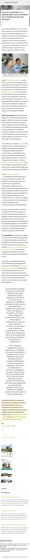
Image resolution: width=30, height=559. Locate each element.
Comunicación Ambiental (11, 2)
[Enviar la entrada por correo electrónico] (2, 424)
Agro (3, 426)
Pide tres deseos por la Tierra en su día (10, 497)
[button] (2, 24)
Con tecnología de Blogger (16, 554)
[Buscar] (28, 2)
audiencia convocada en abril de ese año (13, 162)
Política (14, 426)
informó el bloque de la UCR (13, 80)
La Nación (21, 143)
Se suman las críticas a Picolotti (8, 511)
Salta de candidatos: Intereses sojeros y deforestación (13, 525)
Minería (8, 426)
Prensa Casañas (22, 76)
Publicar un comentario (8, 437)
